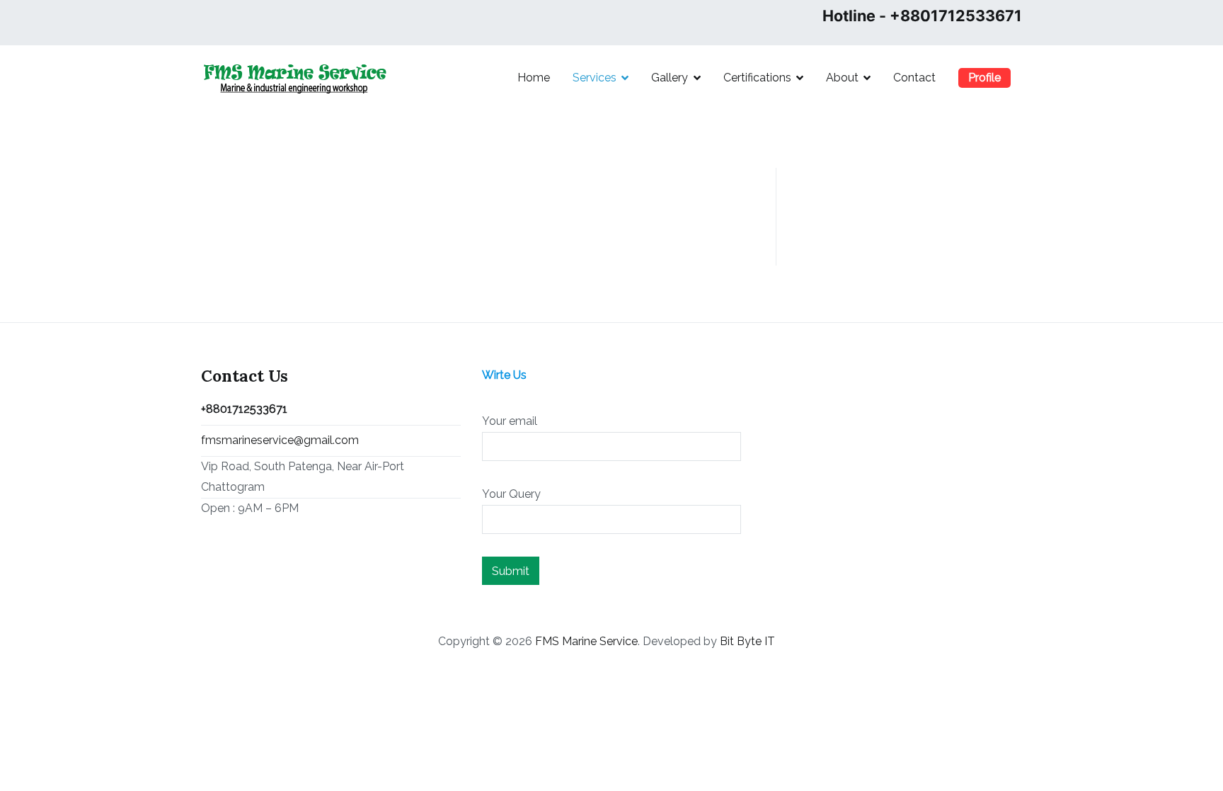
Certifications (757, 77)
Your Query (511, 494)
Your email (509, 421)
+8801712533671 (244, 409)
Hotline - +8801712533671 (922, 15)
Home (533, 77)
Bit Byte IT (747, 641)
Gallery (669, 77)
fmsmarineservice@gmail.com (280, 440)
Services (594, 77)
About (842, 77)
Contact (914, 77)
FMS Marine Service (586, 641)
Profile (984, 77)
